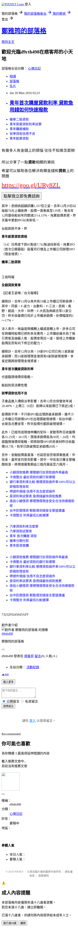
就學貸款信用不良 (22, 133)
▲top (5, 674)
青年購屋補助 (19, 129)
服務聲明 (43, 875)
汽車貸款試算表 (21, 531)
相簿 (13, 76)
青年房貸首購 (19, 545)
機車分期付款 (19, 540)
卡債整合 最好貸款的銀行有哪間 (32, 477)
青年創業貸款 (19, 138)
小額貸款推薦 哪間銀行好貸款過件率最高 (39, 472)
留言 (38, 656)
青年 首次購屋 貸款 (23, 536)
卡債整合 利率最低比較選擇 (29, 515)
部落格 (14, 81)
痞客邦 (29, 656)
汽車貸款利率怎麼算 (24, 526)
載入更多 (8, 681)
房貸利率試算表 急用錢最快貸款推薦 (36, 496)
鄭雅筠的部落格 (24, 30)
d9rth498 (7, 633)
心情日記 (34, 68)
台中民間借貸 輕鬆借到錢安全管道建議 (37, 510)
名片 (13, 86)
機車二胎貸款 (19, 119)
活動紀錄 (32, 667)
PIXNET (18, 871)
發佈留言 (8, 706)
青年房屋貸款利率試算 (26, 124)
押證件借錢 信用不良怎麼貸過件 (32, 491)
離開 (23, 923)
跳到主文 (8, 42)
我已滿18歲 (9, 923)
